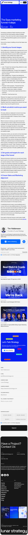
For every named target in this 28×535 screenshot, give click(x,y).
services (3, 487)
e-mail (2, 373)
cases (3, 485)
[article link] (14, 268)
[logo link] (7, 2)
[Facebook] (7, 475)
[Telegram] (24, 241)
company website (5, 386)
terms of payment (17, 485)
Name (2, 367)
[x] (2, 475)
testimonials (5, 490)
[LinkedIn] (5, 475)
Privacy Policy (18, 254)
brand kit (3, 492)
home (3, 483)
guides (3, 494)
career (3, 496)
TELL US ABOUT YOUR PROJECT (7, 398)
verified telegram (17, 482)
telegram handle (5, 392)
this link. (24, 219)
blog (2, 500)
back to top (25, 526)
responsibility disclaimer (19, 484)
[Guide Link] (5, 512)
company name (4, 380)
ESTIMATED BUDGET (5, 411)
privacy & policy (17, 486)
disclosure (16, 488)
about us (3, 489)
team (2, 498)
